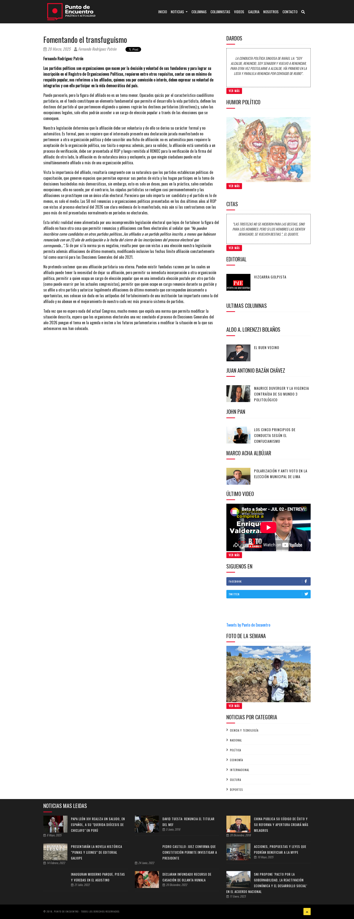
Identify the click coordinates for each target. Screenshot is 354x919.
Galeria (253, 11)
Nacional (236, 740)
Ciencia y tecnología (244, 730)
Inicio (163, 11)
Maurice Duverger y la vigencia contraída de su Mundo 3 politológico (281, 393)
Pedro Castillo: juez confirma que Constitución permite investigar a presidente (190, 852)
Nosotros (271, 11)
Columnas (199, 11)
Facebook (235, 581)
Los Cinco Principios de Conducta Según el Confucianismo (274, 435)
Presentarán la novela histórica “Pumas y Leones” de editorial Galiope (96, 852)
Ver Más (234, 91)
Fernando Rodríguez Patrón (96, 49)
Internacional (239, 770)
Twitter (234, 594)
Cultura (235, 780)
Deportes (236, 790)
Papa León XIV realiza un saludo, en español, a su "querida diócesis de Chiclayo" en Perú (98, 824)
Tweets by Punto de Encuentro (248, 625)
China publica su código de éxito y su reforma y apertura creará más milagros (281, 824)
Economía (236, 760)
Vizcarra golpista (270, 276)
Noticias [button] (178, 11)
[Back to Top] (307, 911)
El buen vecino (266, 347)
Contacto (289, 11)
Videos (239, 11)
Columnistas (220, 11)
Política (235, 750)
